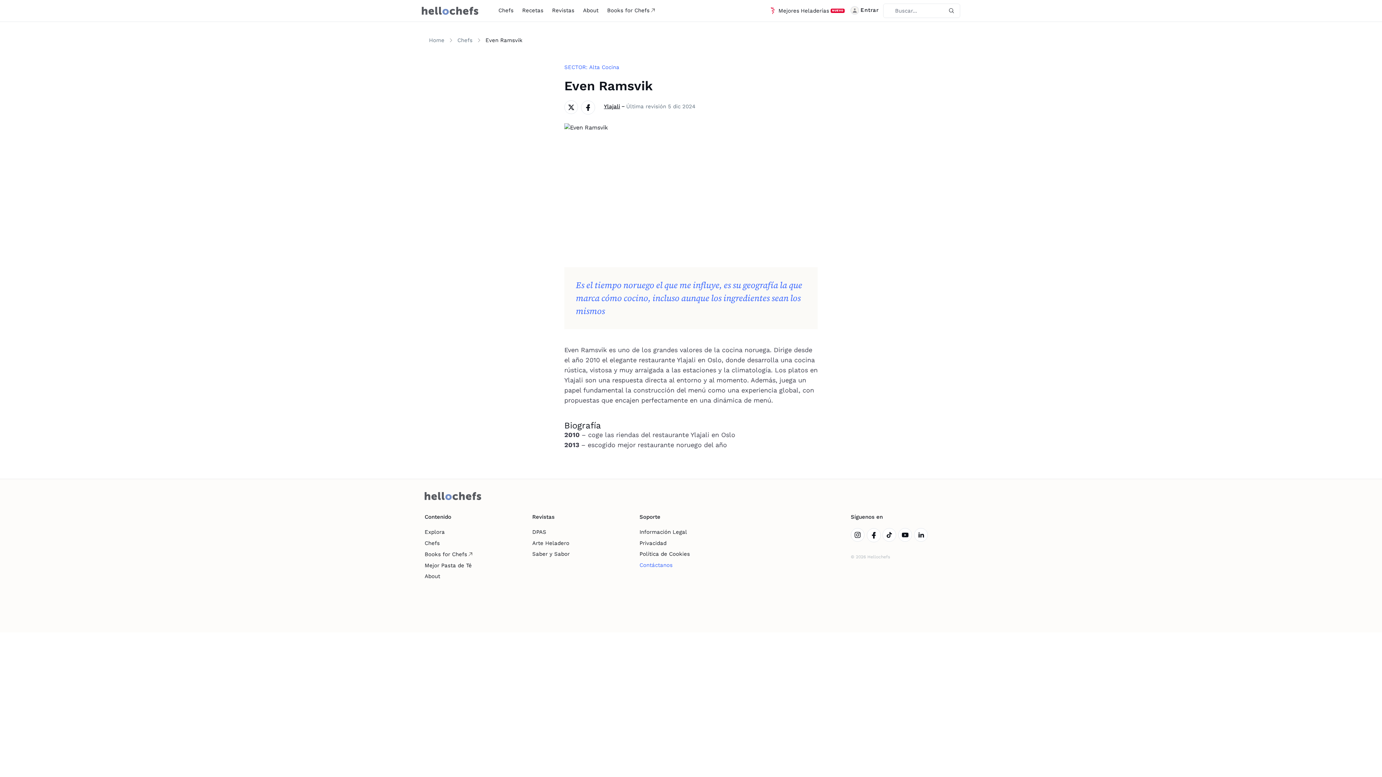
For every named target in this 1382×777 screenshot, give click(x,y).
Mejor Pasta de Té (448, 565)
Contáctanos (656, 565)
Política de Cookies (665, 554)
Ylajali (612, 106)
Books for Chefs (628, 10)
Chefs (506, 10)
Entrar (870, 10)
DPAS (539, 532)
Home (436, 40)
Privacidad (653, 543)
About (591, 10)
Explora (435, 532)
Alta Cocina (604, 67)
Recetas (532, 10)
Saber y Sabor (551, 554)
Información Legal (663, 532)
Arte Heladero (550, 543)
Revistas (563, 10)
